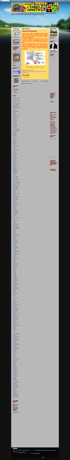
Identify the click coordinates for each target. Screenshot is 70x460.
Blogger (43, 457)
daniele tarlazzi (16, 92)
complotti (14, 165)
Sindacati (14, 357)
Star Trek (14, 368)
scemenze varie (15, 348)
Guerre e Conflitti (15, 234)
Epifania (14, 204)
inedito (14, 245)
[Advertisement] (17, 431)
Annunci (14, 125)
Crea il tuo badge (52, 58)
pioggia (14, 303)
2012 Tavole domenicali (16, 107)
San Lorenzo (14, 338)
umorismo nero (15, 386)
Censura (14, 155)
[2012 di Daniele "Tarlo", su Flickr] (51, 99)
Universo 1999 (15, 387)
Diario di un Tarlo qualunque (15, 188)
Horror (14, 238)
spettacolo (14, 360)
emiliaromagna (15, 203)
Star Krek (14, 366)
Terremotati (14, 381)
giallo (14, 232)
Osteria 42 (14, 298)
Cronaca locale (15, 176)
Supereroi (14, 375)
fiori (13, 219)
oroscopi (14, 294)
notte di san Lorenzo (16, 280)
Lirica (14, 259)
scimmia (14, 351)
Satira (14, 342)
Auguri (14, 135)
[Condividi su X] (40, 70)
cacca (14, 147)
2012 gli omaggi (15, 104)
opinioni (14, 291)
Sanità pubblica (15, 339)
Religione (14, 329)
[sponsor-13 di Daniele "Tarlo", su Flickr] (15, 50)
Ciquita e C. (14, 157)
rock (13, 331)
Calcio (14, 148)
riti (13, 330)
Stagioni (14, 365)
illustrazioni (14, 242)
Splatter (14, 361)
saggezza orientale (15, 334)
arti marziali (15, 131)
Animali (14, 123)
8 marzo (14, 110)
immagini (14, 243)
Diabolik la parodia (15, 182)
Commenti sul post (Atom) (28, 83)
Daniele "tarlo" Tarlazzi (16, 91)
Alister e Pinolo (15, 117)
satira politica (15, 343)
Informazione (15, 246)
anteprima (14, 126)
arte (13, 127)
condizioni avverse (15, 168)
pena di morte (15, 302)
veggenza (14, 392)
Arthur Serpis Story (15, 130)
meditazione (14, 268)
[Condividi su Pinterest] (41, 70)
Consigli (14, 169)
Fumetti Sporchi (32, 71)
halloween (14, 236)
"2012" (14, 97)
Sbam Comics (14, 347)
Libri (13, 256)
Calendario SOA (15, 149)
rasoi (13, 326)
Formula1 (14, 223)
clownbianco (15, 161)
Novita (14, 281)
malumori (14, 264)
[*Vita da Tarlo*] (17, 73)
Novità (37, 71)
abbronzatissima (15, 111)
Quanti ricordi (15, 318)
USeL (13, 390)
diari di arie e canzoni (16, 184)
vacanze (14, 391)
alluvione (14, 118)
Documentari (15, 199)
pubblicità (14, 317)
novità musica (15, 284)
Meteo (14, 269)
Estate (14, 207)
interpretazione (15, 247)
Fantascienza (15, 210)
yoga (13, 397)
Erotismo (14, 206)
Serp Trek (14, 353)
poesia (14, 306)
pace (13, 299)
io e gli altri (14, 250)
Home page (35, 81)
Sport (13, 362)
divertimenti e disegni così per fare (16, 197)
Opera (14, 290)
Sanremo (14, 340)
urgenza (14, 388)
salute (14, 335)
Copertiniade (15, 172)
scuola (14, 352)
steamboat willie (15, 370)
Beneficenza (14, 142)
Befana (14, 140)
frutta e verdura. (15, 224)
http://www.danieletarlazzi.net (35, 453)
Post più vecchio (44, 81)
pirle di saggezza (15, 304)
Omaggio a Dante (15, 289)
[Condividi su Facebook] (41, 70)
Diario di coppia (15, 186)
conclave (14, 166)
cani (13, 151)
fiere (13, 215)
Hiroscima (14, 237)
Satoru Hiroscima (15, 344)
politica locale (15, 310)
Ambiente (14, 121)
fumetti (28, 71)
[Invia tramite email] (38, 70)
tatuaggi (14, 377)
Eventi (26, 71)
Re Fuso (14, 327)
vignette (23, 72)
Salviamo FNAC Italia (16, 336)
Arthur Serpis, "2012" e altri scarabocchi (23, 450)
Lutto (14, 260)
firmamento (14, 220)
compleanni (14, 164)
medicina (14, 267)
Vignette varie (27, 72)
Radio (14, 321)
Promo (14, 312)
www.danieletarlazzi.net (22, 452)
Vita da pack (15, 396)
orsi (13, 295)
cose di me (14, 174)
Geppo (14, 230)
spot (13, 364)
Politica (14, 307)
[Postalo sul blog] (39, 70)
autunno (14, 136)
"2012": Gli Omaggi (15, 100)
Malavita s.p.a (15, 263)
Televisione (14, 379)
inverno (14, 249)
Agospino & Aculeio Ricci (16, 115)
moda (13, 272)
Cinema (14, 156)
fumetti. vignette (15, 228)
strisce (14, 374)
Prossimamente (15, 316)
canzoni (14, 152)
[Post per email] (36, 70)
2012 (13, 101)
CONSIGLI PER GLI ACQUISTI (15, 171)
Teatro (14, 378)
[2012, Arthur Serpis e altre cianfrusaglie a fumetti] (53, 156)
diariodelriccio (15, 189)
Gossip (14, 233)
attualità (14, 134)
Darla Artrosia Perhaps (16, 179)
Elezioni (14, 202)
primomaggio (15, 311)
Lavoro (14, 255)
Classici (14, 160)
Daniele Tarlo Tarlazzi (52, 56)
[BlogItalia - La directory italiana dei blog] (16, 413)
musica (35, 71)
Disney (14, 194)
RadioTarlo (14, 322)
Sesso (13, 355)
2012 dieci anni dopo (16, 103)
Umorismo (45, 71)
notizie (14, 278)
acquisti (14, 112)
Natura (14, 276)
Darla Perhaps (15, 181)
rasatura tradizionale (16, 325)
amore (14, 122)
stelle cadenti (15, 373)
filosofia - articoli (15, 217)
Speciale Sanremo (41, 71)
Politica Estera (15, 308)
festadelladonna (15, 212)
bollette (14, 143)
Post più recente (25, 81)
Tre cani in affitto (15, 382)
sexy (13, 356)
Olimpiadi (14, 286)
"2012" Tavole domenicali (16, 98)
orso (13, 297)
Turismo (14, 383)
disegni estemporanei (16, 193)
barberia (14, 139)
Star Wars (14, 369)
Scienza (14, 349)
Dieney (14, 191)
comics (14, 162)
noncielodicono (15, 277)
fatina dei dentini (15, 211)
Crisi (13, 175)
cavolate (14, 153)
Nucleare (14, 285)
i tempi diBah (15, 241)
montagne (14, 273)
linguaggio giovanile (16, 258)
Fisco (13, 221)
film (13, 216)
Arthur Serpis (15, 129)
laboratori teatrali (15, 254)
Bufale (14, 144)
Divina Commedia (15, 198)
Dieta (13, 192)
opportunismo (15, 293)
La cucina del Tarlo (15, 251)
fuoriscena (14, 229)
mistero (14, 271)
